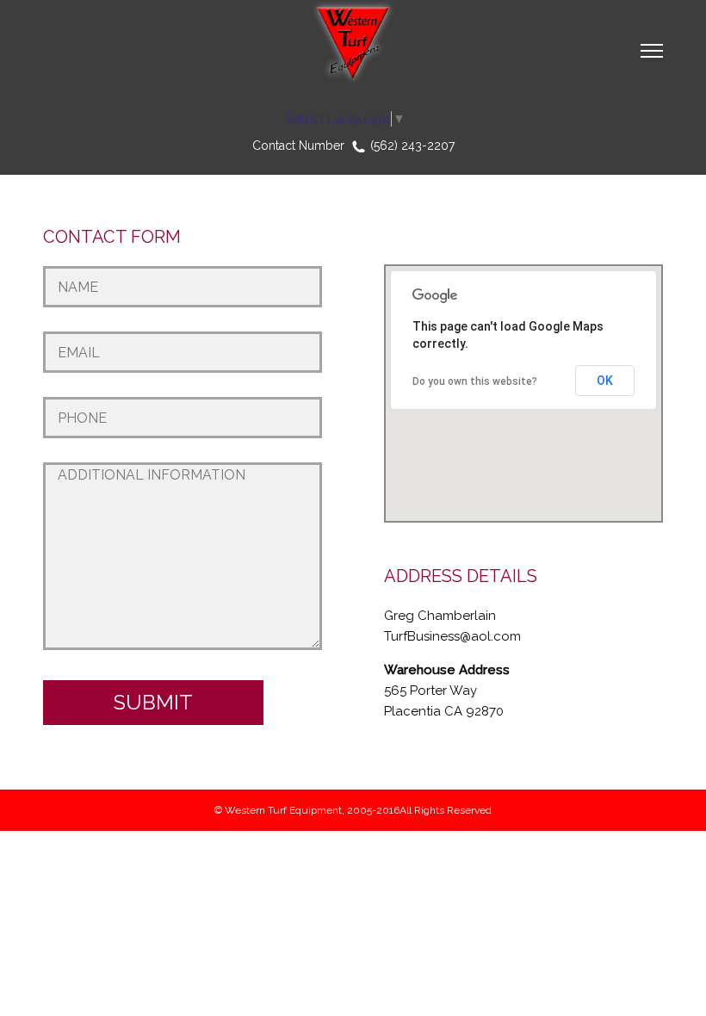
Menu (652, 51)
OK (605, 380)
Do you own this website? (474, 381)
